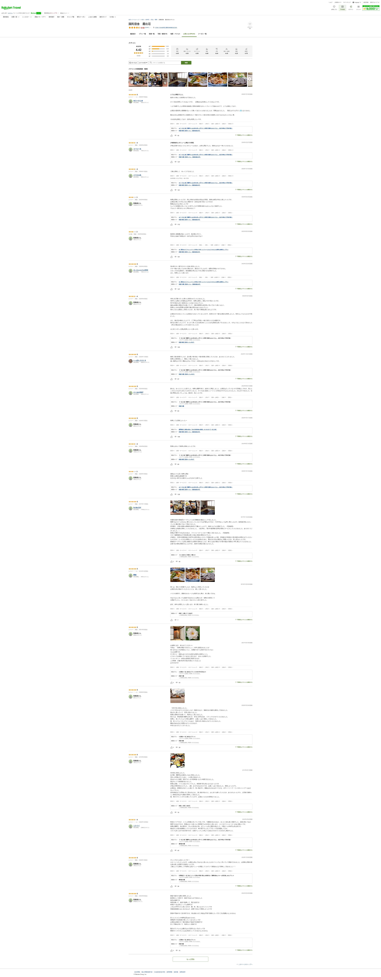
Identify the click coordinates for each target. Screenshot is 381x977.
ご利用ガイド (337, 2)
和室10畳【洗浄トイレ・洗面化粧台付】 (189, 130)
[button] (138, 79)
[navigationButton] (249, 79)
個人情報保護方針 (147, 972)
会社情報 (137, 972)
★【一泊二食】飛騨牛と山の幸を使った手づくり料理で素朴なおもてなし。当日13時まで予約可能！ (206, 217)
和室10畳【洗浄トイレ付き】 (186, 342)
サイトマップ (347, 2)
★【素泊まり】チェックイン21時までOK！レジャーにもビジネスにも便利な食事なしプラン (203, 249)
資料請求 (182, 972)
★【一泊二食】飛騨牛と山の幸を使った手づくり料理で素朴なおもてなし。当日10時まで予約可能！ (206, 128)
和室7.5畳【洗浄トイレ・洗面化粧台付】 (190, 157)
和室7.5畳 (181, 406)
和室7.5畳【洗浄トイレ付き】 (187, 374)
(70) (162, 34)
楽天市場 (366, 2)
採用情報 (169, 972)
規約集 (176, 972)
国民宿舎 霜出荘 (140, 24)
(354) (189, 34)
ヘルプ (330, 2)
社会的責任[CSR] (159, 972)
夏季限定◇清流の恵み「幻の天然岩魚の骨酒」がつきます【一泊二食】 (198, 429)
